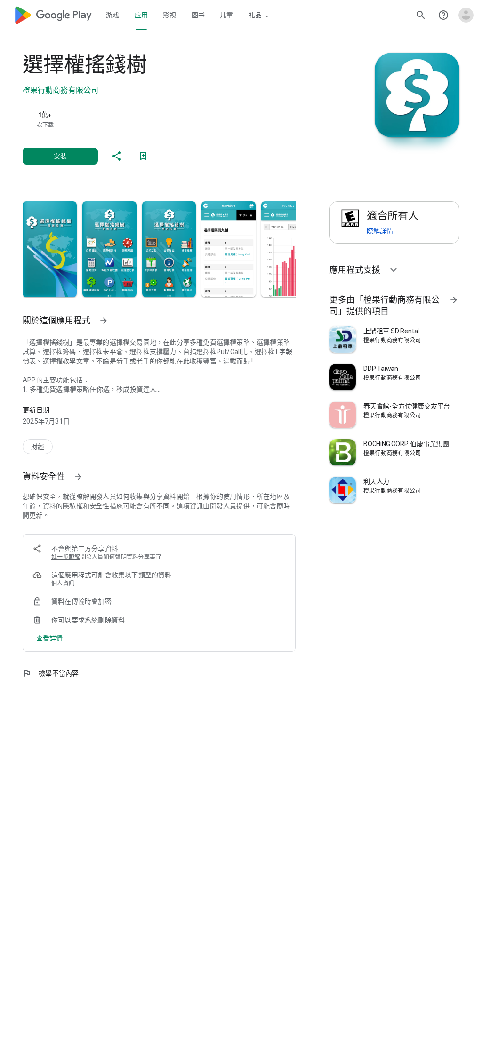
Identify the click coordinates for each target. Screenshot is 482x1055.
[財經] (38, 447)
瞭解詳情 (380, 231)
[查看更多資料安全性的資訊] (78, 476)
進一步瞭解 (65, 557)
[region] (172, 119)
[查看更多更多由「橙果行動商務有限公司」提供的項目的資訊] (453, 300)
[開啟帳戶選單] (466, 15)
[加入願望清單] (143, 156)
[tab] (112, 15)
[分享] (116, 156)
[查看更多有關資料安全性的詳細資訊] (49, 638)
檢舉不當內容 (51, 673)
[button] (50, 249)
